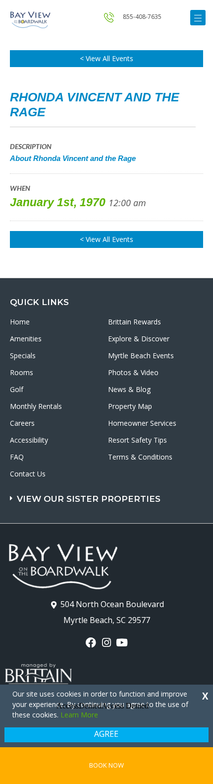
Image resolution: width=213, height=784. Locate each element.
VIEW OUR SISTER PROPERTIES (88, 499)
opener (198, 17)
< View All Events (106, 58)
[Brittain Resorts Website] (38, 667)
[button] (108, 494)
